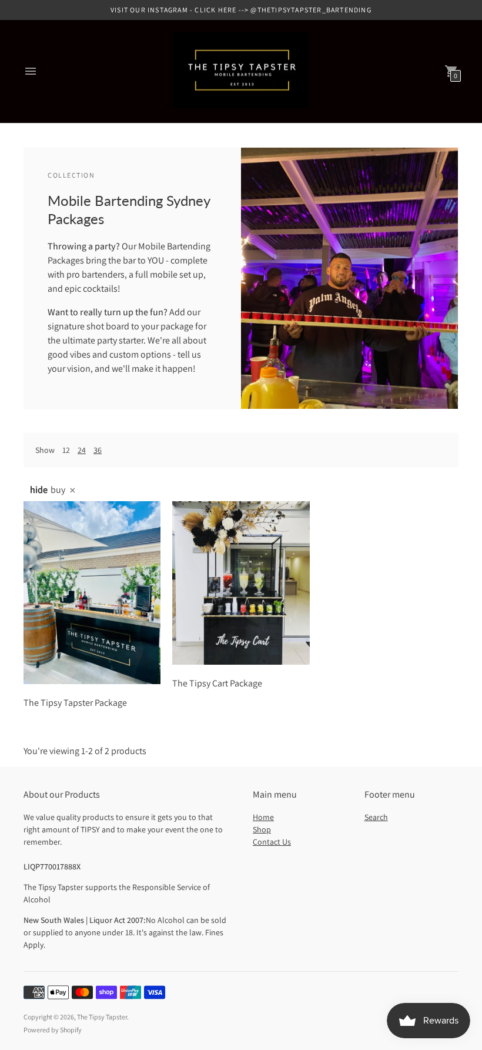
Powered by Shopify (53, 1029)
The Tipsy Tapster (102, 1016)
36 (97, 450)
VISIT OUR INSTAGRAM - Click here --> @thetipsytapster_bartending (241, 9)
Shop (262, 829)
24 (82, 450)
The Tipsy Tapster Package (75, 702)
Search (376, 817)
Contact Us (272, 841)
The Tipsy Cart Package (217, 683)
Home (263, 817)
